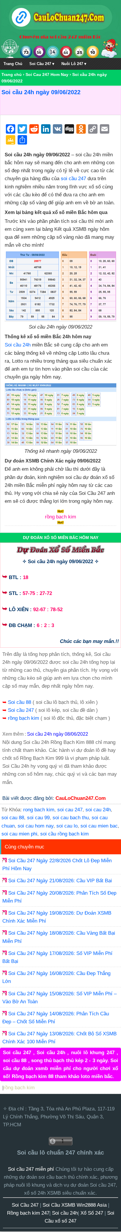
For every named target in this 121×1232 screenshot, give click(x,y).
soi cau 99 (38, 817)
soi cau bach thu (71, 817)
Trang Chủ (13, 64)
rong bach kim (38, 810)
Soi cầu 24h (18, 345)
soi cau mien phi (19, 834)
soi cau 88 (12, 817)
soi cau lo (67, 826)
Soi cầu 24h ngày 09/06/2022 (40, 92)
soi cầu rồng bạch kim (64, 834)
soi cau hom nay (35, 826)
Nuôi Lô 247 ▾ (73, 64)
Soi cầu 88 (20, 702)
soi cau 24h (98, 810)
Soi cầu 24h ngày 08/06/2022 (57, 734)
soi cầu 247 (73, 178)
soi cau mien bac (99, 826)
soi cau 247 (70, 810)
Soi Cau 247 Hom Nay (47, 74)
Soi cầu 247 (21, 710)
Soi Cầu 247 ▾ (41, 64)
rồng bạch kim (24, 718)
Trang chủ (11, 74)
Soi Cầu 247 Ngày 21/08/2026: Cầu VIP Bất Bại (60, 880)
